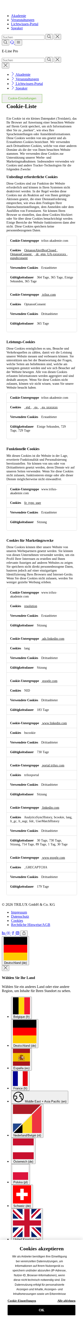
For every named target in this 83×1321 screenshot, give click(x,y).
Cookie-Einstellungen (22, 98)
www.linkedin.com (54, 723)
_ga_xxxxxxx (49, 407)
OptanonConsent (21, 254)
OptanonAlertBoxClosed (40, 250)
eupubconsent (19, 258)
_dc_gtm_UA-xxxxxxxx (50, 254)
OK (41, 1310)
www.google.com (53, 857)
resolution (30, 606)
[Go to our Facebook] (13, 934)
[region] (41, 1280)
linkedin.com (50, 807)
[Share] (24, 933)
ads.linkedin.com (52, 638)
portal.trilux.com (52, 765)
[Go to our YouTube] (8, 934)
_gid (27, 407)
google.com (49, 681)
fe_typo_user (32, 503)
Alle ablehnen (66, 1300)
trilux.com (48, 294)
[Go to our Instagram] (18, 934)
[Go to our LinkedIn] (4, 934)
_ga (35, 407)
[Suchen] (49, 37)
